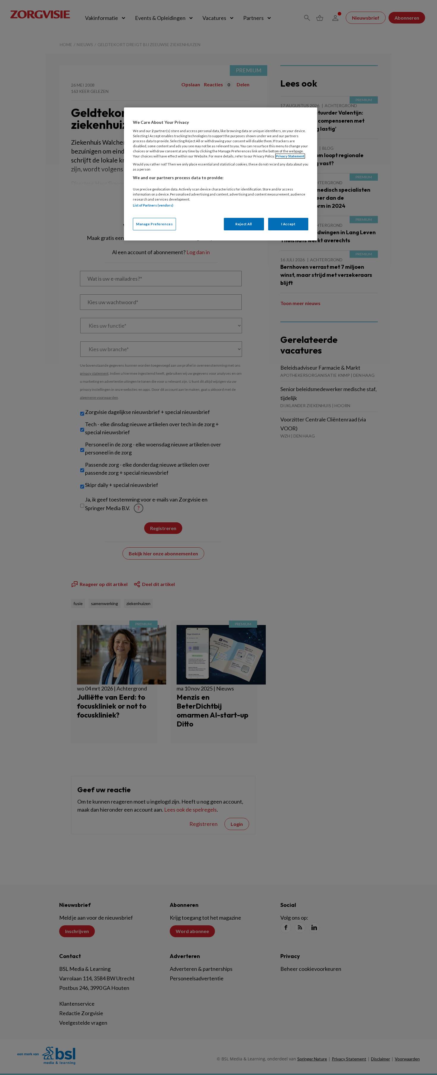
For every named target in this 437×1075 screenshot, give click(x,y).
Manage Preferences (154, 224)
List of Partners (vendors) (153, 205)
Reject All (243, 224)
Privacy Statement (290, 156)
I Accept (288, 224)
